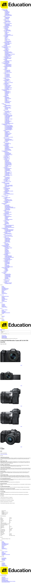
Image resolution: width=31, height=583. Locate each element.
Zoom (21, 365)
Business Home (4, 335)
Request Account (2, 329)
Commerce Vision (5, 575)
